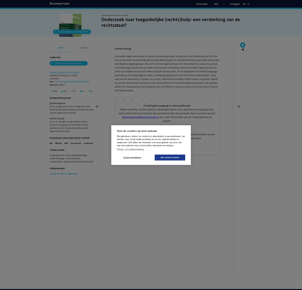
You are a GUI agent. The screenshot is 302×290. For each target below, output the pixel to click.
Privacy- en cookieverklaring (130, 149)
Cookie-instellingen (132, 157)
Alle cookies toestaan (170, 157)
